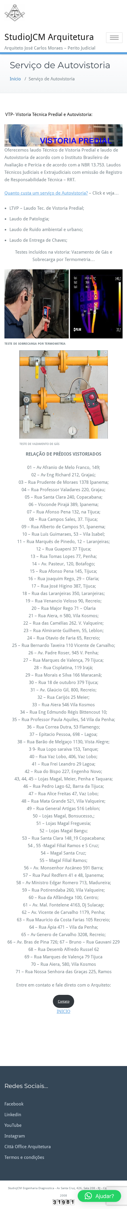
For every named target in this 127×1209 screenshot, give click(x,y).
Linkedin (12, 1114)
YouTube (13, 1125)
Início (15, 79)
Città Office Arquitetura (27, 1146)
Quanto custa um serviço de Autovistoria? (46, 193)
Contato (63, 1001)
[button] (99, 1196)
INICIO (63, 1011)
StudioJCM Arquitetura (49, 37)
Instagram (14, 1136)
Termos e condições (24, 1157)
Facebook (13, 1104)
